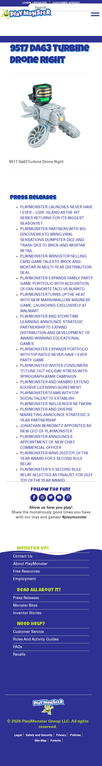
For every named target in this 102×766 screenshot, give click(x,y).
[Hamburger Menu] (95, 13)
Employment (24, 579)
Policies (75, 735)
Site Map (41, 740)
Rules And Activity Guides (36, 639)
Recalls (19, 654)
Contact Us (22, 556)
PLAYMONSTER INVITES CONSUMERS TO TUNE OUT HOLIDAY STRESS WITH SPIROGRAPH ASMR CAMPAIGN (54, 371)
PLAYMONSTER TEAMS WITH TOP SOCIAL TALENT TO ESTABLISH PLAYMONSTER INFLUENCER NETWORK (56, 398)
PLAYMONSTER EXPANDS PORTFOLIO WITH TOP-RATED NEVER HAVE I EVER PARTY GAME (54, 355)
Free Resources (26, 571)
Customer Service (66, 3)
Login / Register (34, 3)
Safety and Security (39, 735)
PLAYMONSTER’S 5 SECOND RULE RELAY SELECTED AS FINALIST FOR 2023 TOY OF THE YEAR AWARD (56, 475)
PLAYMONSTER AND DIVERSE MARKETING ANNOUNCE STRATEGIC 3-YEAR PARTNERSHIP (55, 415)
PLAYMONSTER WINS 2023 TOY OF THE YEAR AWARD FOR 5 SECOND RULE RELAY (54, 458)
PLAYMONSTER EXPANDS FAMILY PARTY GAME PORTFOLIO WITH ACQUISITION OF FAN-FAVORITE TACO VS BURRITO (56, 284)
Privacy (61, 735)
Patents (55, 740)
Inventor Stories (27, 613)
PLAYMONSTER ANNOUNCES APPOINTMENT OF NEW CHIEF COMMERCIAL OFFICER (47, 442)
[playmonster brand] (35, 14)
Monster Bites (25, 605)
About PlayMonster (30, 564)
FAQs (17, 647)
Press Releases (26, 598)
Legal (18, 735)
